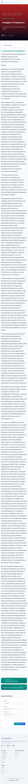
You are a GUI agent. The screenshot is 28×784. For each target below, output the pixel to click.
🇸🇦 (16, 780)
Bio (2, 760)
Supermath (4, 754)
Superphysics (4, 752)
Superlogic (4, 756)
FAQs (3, 773)
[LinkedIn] (8, 745)
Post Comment (20, 723)
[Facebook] (2, 745)
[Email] (13, 745)
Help (3, 771)
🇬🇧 (9, 780)
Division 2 (4, 15)
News (3, 767)
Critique (14, 13)
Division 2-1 (10, 15)
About (3, 769)
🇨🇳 (13, 780)
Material (3, 758)
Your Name (5, 700)
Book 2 (16, 15)
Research (5, 13)
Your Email (5, 706)
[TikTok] (5, 745)
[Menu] (17, 2)
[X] (10, 745)
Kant (9, 13)
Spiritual (3, 762)
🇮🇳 (18, 780)
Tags (16, 756)
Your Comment (6, 711)
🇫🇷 (11, 780)
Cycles (16, 754)
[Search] (5, 2)
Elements (19, 13)
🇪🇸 (14, 780)
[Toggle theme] (8, 2)
